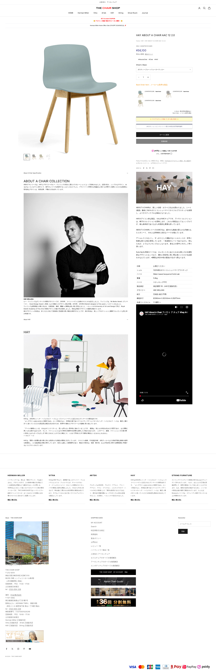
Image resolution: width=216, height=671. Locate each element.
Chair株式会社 (15, 595)
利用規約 (94, 534)
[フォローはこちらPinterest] (24, 649)
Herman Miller (83, 13)
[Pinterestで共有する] (150, 168)
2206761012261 (177, 91)
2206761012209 (149, 100)
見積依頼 (164, 141)
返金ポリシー (96, 538)
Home (138, 41)
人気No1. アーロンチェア (100, 554)
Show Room (132, 13)
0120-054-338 (15, 589)
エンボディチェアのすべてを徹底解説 (105, 566)
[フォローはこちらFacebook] (6, 649)
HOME (70, 13)
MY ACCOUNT (96, 523)
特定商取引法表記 (97, 530)
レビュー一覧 (96, 546)
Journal (145, 13)
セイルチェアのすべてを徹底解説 (103, 558)
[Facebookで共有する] (144, 168)
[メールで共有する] (153, 168)
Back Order (158, 91)
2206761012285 (149, 91)
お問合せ (94, 542)
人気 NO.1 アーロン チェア (108, 2)
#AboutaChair (142, 59)
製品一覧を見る (12, 500)
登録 (182, 531)
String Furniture (182, 475)
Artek (104, 13)
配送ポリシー (149, 54)
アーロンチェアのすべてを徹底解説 (104, 562)
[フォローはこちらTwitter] (12, 649)
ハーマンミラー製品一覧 (100, 550)
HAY (112, 13)
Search (94, 526)
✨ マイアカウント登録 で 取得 (163, 119)
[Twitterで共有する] (147, 168)
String (120, 13)
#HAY (156, 59)
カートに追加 (164, 134)
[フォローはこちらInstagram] (18, 649)
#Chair (151, 59)
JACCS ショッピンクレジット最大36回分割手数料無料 (164, 126)
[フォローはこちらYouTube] (30, 649)
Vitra (95, 13)
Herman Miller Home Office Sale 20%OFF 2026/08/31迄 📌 (108, 25)
